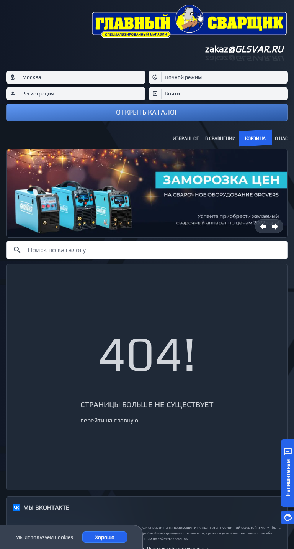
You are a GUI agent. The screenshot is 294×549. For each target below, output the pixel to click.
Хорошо (104, 537)
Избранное (186, 138)
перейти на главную (109, 420)
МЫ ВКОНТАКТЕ (46, 507)
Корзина (255, 138)
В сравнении (220, 138)
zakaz (244, 49)
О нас (281, 138)
